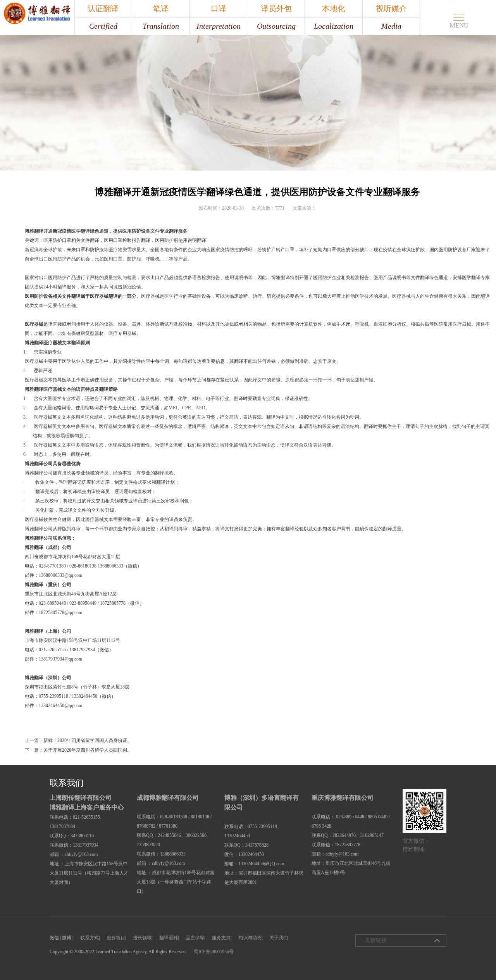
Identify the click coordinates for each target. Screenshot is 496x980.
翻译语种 (168, 937)
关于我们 (278, 937)
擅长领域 (142, 937)
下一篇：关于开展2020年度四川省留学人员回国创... (78, 750)
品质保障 (195, 937)
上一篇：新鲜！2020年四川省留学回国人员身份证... (78, 740)
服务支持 (221, 937)
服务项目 (116, 937)
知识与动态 (250, 937)
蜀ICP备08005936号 (214, 951)
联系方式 (89, 937)
